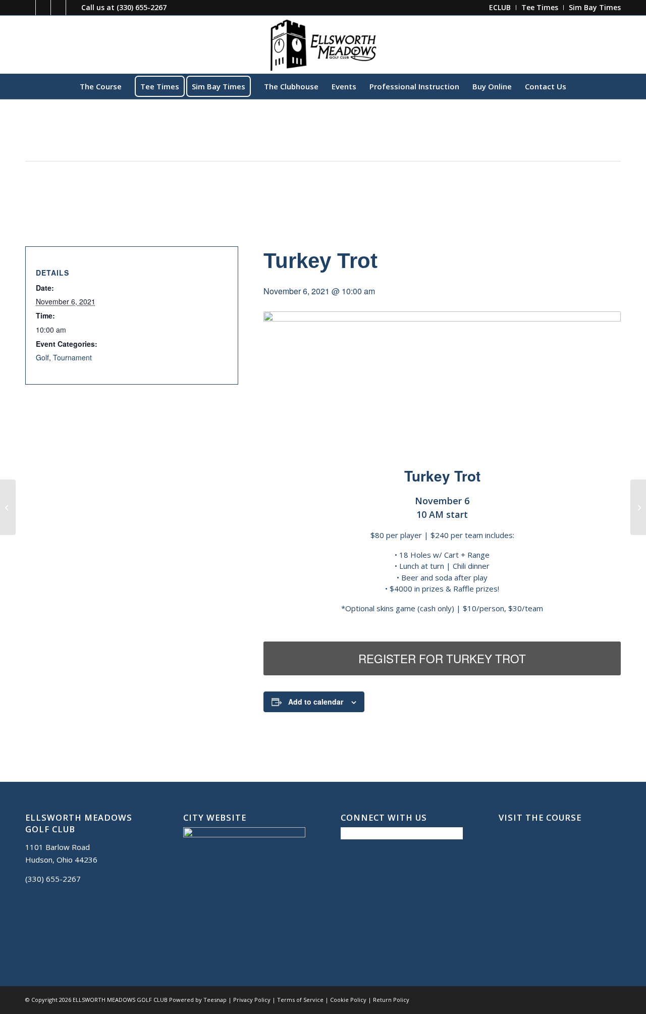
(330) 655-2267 (142, 7)
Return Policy (391, 999)
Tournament (72, 357)
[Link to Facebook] (28, 7)
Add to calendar (315, 702)
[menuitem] (500, 7)
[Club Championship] (8, 507)
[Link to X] (43, 7)
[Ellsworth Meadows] (323, 44)
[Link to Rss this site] (73, 7)
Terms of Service (300, 999)
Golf (42, 357)
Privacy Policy (252, 999)
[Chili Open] (638, 507)
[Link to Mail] (58, 7)
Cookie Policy (348, 999)
